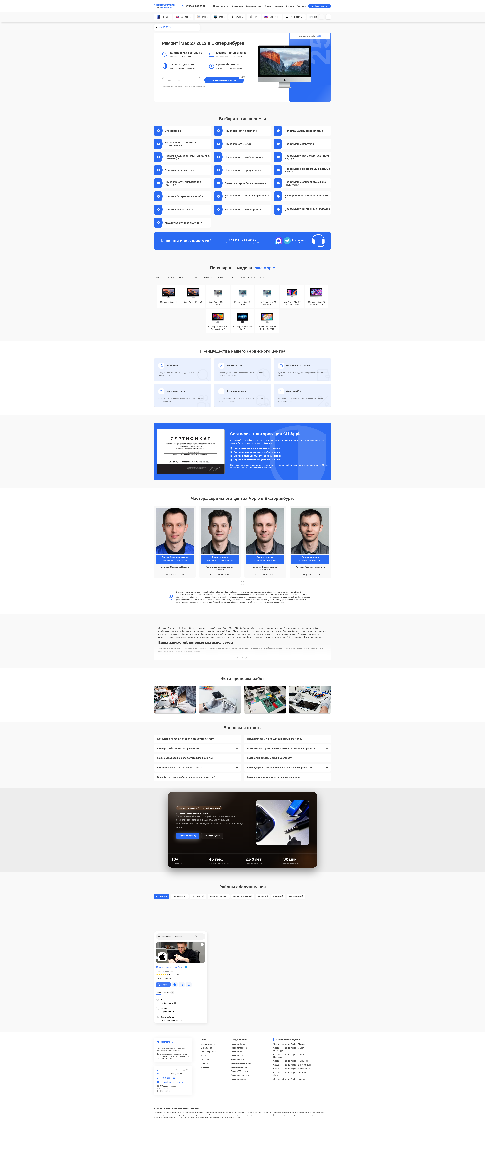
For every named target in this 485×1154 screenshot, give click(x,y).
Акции (268, 6)
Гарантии (278, 6)
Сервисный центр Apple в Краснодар (290, 1079)
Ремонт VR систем (239, 1071)
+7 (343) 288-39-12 (195, 6)
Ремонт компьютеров (241, 1063)
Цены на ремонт (254, 6)
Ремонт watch (237, 1059)
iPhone (164, 17)
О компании (238, 6)
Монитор (274, 17)
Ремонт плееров (238, 1079)
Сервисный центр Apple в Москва (289, 1044)
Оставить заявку (188, 836)
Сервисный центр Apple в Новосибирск (291, 1069)
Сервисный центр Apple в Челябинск (290, 1061)
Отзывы (290, 6)
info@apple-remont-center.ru (171, 1082)
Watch (238, 17)
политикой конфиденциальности (196, 86)
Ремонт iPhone (238, 1044)
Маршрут (165, 985)
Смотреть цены (212, 836)
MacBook (185, 17)
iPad (204, 17)
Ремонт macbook (239, 1048)
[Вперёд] (328, 17)
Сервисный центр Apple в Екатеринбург (292, 1065)
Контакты (302, 6)
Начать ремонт (320, 6)
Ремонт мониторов (240, 1067)
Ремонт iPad (237, 1052)
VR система (296, 17)
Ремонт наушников (240, 1075)
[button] (237, 583)
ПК (255, 17)
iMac (221, 17)
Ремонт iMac (237, 1056)
